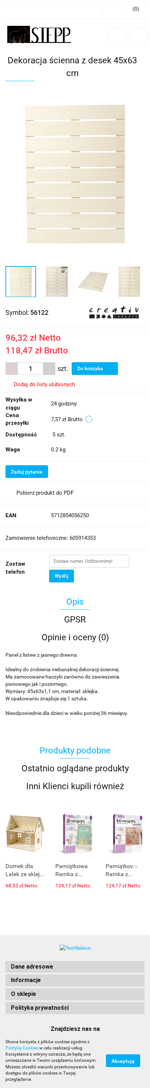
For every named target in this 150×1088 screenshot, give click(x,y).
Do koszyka (90, 368)
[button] (75, 967)
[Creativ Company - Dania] (114, 312)
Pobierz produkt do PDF (45, 493)
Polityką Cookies (21, 1048)
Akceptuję (123, 1061)
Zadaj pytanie (27, 472)
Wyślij (61, 576)
